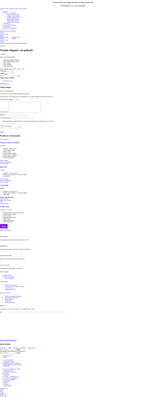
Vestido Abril (4, 206)
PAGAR (12, 78)
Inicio (1, 43)
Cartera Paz (4, 185)
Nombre (2, 115)
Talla (1, 73)
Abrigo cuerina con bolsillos (9, 142)
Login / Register (7, 385)
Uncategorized (7, 43)
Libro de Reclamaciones (8, 340)
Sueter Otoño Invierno (13, 20)
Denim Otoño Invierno (13, 19)
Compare (5, 384)
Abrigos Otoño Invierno (13, 14)
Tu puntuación (4, 99)
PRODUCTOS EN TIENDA (8, 31)
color (1, 70)
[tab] (74, 81)
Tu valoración (4, 112)
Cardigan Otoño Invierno (13, 16)
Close (1, 390)
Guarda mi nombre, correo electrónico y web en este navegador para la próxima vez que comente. (28, 121)
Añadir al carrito (4, 78)
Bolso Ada (3, 167)
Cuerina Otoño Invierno (13, 17)
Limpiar (5, 74)
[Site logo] (6, 8)
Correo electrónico (5, 118)
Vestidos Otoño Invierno (13, 22)
